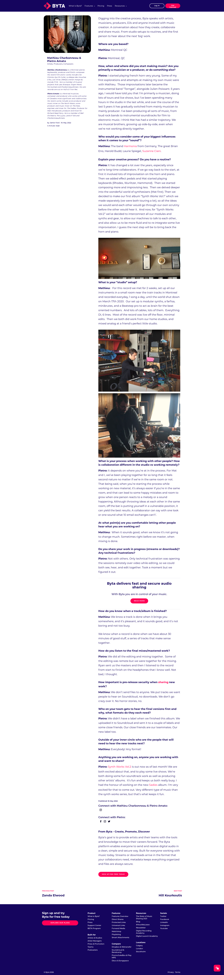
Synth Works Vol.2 (119, 766)
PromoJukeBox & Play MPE (121, 957)
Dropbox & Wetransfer (121, 947)
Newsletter (141, 928)
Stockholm (141, 952)
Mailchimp (116, 931)
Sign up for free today (113, 874)
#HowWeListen (143, 925)
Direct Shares (118, 919)
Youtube (164, 928)
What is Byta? (75, 6)
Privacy (171, 972)
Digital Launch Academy (147, 936)
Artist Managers (95, 941)
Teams (90, 947)
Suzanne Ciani (151, 151)
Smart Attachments (120, 938)
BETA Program (94, 928)
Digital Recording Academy (143, 932)
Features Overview (120, 916)
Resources (120, 6)
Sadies (153, 784)
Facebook (164, 919)
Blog (138, 922)
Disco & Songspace (120, 961)
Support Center (94, 925)
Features (89, 6)
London (139, 949)
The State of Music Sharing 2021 (144, 918)
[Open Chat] (217, 968)
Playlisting (116, 935)
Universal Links (118, 925)
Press (109, 6)
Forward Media (118, 928)
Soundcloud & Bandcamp (118, 951)
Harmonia (130, 146)
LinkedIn (164, 922)
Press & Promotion (96, 944)
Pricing (101, 6)
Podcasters (93, 950)
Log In (157, 6)
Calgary (139, 946)
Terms (177, 972)
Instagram (164, 925)
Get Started (172, 6)
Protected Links (119, 922)
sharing (163, 682)
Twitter (163, 916)
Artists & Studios (95, 938)
